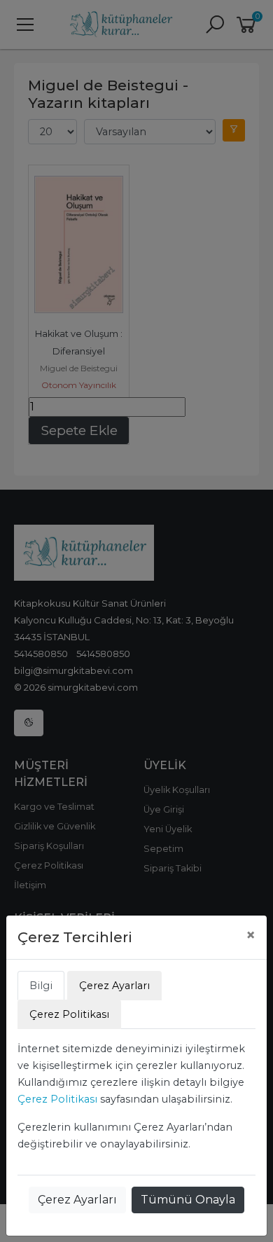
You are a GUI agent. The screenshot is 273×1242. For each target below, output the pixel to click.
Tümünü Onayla (188, 1199)
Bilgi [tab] (40, 985)
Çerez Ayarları (77, 1199)
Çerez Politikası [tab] (69, 1014)
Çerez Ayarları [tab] (114, 985)
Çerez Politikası (57, 1099)
